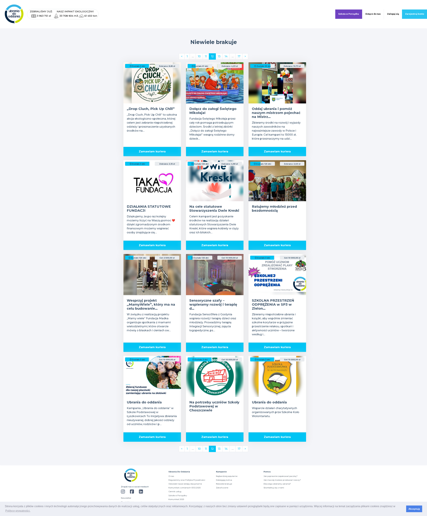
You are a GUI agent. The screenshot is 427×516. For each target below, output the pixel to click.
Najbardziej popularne (226, 476)
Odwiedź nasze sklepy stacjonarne (185, 484)
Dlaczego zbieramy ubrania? (277, 484)
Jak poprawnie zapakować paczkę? (281, 476)
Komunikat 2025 (176, 499)
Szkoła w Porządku (348, 14)
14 (226, 56)
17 (239, 56)
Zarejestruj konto (414, 14)
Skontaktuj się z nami (274, 488)
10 (199, 56)
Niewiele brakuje (224, 484)
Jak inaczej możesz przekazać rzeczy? (282, 480)
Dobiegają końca (224, 480)
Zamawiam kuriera (152, 151)
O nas (171, 476)
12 (212, 56)
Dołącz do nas (373, 14)
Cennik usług (174, 491)
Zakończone (222, 488)
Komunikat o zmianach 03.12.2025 (184, 488)
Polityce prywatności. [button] (17, 510)
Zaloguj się (393, 14)
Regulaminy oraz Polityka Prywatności (186, 480)
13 (219, 56)
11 (206, 56)
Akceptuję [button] (414, 509)
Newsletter (126, 498)
